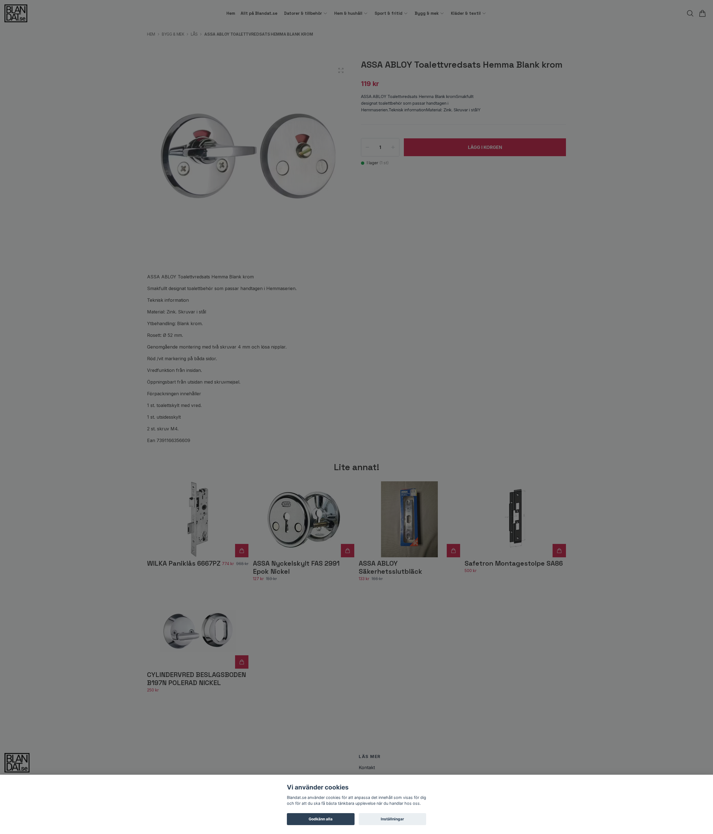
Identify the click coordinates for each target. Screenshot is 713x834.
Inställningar (392, 819)
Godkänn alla (321, 819)
